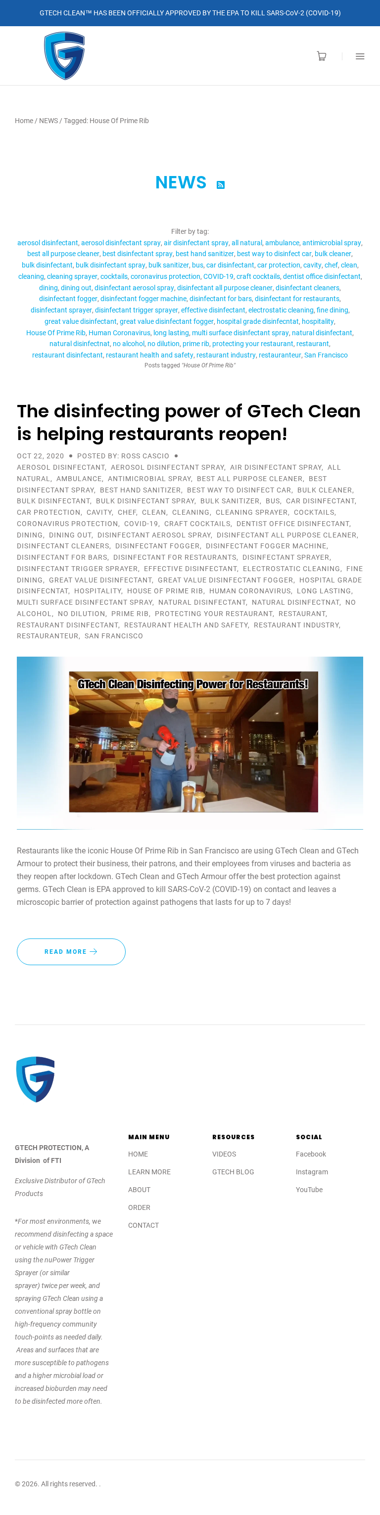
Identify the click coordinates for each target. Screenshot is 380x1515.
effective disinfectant (213, 310)
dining (48, 288)
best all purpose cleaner (63, 254)
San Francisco (326, 355)
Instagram (312, 1172)
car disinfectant (230, 265)
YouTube (309, 1190)
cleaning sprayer (72, 276)
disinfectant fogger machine (143, 299)
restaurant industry (226, 355)
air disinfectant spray (196, 243)
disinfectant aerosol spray (134, 288)
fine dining (332, 310)
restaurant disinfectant (67, 355)
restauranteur (280, 355)
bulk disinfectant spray (110, 265)
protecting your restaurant (252, 344)
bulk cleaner (333, 254)
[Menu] (353, 56)
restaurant (312, 344)
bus (197, 265)
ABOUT (139, 1190)
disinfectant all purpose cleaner (225, 288)
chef (331, 265)
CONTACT (143, 1225)
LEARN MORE (149, 1172)
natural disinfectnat (79, 344)
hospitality (318, 321)
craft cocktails (258, 276)
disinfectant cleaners (307, 288)
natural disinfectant (322, 333)
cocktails (114, 276)
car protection (278, 265)
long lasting (171, 333)
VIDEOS (224, 1154)
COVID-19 (218, 276)
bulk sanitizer (168, 265)
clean (349, 265)
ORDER (139, 1207)
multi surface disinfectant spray (240, 333)
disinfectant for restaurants (297, 299)
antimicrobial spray (331, 243)
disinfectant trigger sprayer (136, 310)
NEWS (48, 121)
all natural (247, 243)
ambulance (282, 243)
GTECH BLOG (233, 1172)
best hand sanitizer (205, 254)
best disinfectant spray (137, 254)
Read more (67, 951)
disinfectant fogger (68, 299)
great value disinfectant (81, 321)
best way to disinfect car (274, 254)
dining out (76, 288)
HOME (138, 1154)
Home (24, 121)
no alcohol (128, 344)
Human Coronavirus (119, 333)
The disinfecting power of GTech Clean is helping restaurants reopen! (189, 422)
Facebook (311, 1154)
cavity (312, 265)
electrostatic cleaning (281, 310)
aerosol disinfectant (47, 243)
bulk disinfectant (47, 265)
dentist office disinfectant (322, 276)
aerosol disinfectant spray (121, 243)
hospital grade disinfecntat (258, 321)
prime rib (196, 344)
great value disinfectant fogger (167, 321)
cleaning (31, 276)
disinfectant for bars (221, 299)
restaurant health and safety (149, 355)
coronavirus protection (165, 276)
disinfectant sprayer (61, 310)
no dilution (163, 344)
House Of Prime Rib (56, 333)
